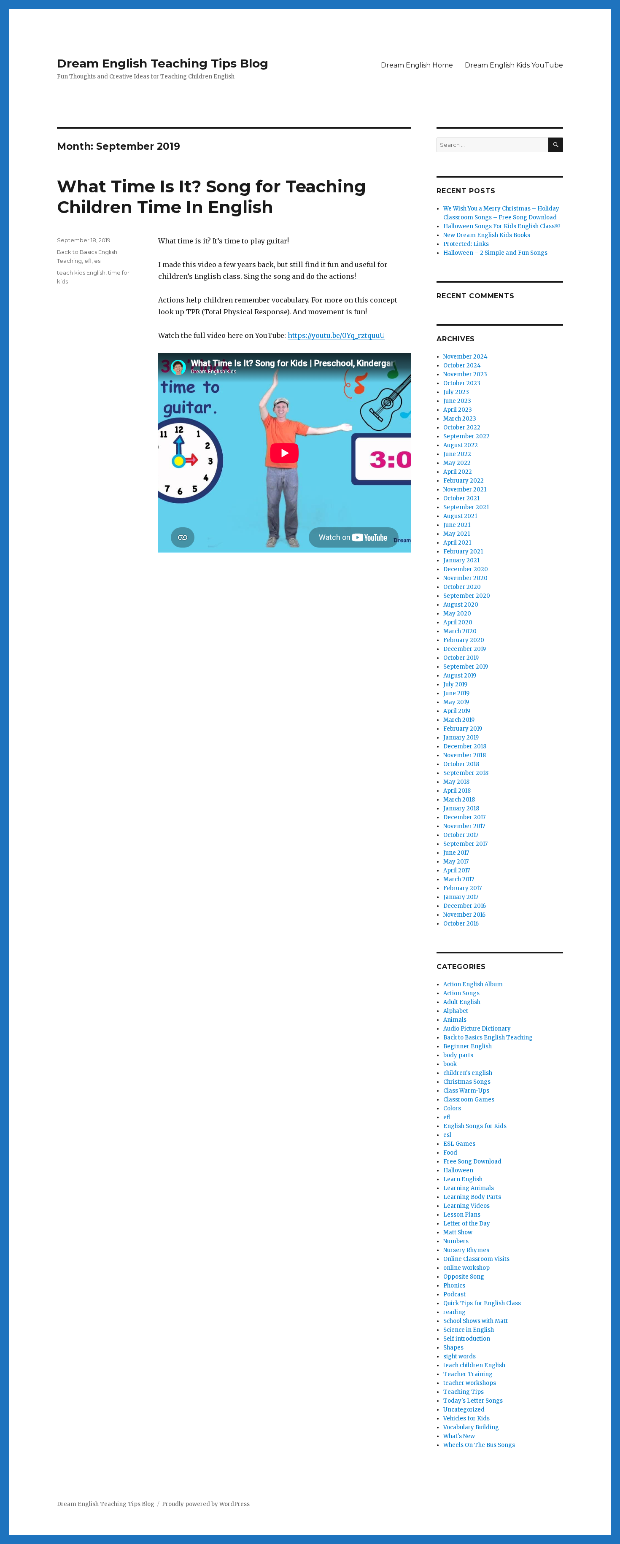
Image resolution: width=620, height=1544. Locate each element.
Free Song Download (472, 1161)
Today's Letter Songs (473, 1400)
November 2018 (464, 755)
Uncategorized (464, 1409)
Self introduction (466, 1338)
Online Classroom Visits (476, 1259)
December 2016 (464, 906)
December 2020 (465, 569)
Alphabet (455, 1011)
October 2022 (461, 427)
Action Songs (461, 993)
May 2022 (457, 463)
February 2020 (463, 640)
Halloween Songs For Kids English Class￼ (501, 226)
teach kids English (81, 272)
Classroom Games (468, 1099)
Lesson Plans (461, 1214)
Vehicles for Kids (466, 1418)
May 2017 (456, 861)
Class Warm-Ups (466, 1090)
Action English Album (473, 984)
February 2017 (462, 888)
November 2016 (464, 914)
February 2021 (463, 551)
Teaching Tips (463, 1392)
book (450, 1064)
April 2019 (456, 711)
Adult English (461, 1002)
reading (454, 1312)
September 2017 (465, 844)
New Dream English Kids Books (486, 235)
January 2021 (461, 560)
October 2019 (461, 657)
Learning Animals (468, 1188)
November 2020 (465, 578)
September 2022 (466, 436)
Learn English (463, 1179)
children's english (467, 1073)
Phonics (454, 1285)
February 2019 (462, 728)
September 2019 (465, 666)
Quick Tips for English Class (482, 1303)
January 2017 (460, 897)
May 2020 (457, 613)
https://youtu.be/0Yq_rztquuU (336, 335)
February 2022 (463, 480)
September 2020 (466, 595)
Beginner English (467, 1046)
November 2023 (465, 374)
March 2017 (458, 879)
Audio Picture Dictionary (477, 1028)
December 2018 (464, 746)
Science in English (468, 1329)
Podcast (454, 1294)
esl (98, 260)
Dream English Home (417, 65)
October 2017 (460, 835)
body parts (458, 1055)
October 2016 (461, 923)
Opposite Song (463, 1276)
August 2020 (460, 604)
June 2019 (456, 693)
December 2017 (464, 817)
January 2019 (461, 737)
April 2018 (457, 790)
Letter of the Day (466, 1223)
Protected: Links (466, 244)
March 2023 (459, 418)
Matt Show (457, 1232)
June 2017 (456, 852)
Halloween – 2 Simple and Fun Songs (495, 252)
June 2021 (456, 525)
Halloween (458, 1170)
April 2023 (457, 409)
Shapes (453, 1347)
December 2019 (464, 649)
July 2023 (456, 392)
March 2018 (459, 799)
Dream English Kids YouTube (514, 65)
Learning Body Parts (472, 1197)
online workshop (466, 1267)
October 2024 (462, 365)
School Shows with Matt (475, 1321)
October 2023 (461, 383)
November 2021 (464, 489)
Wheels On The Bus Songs (479, 1445)
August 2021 (460, 516)
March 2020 (460, 631)
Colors (452, 1108)
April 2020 (457, 622)
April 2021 (457, 542)
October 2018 (461, 764)
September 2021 (466, 507)
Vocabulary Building (471, 1427)
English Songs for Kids (475, 1126)
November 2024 (465, 356)
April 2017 (456, 870)
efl (88, 260)
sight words (459, 1356)
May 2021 (456, 533)
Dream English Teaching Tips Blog (162, 63)
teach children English (474, 1365)
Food (450, 1152)
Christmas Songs (467, 1081)
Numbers (456, 1241)
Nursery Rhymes (466, 1250)
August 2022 (460, 445)
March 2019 (458, 719)
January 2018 (461, 808)
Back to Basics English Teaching (488, 1037)
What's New (459, 1436)
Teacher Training (468, 1374)
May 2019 (456, 702)
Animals (454, 1019)
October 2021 (461, 498)
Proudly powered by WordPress (206, 1504)
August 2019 (459, 675)
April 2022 (457, 471)
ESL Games (459, 1143)
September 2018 (465, 773)
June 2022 (457, 454)
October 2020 (462, 587)
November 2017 (464, 826)
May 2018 (456, 781)
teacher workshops (469, 1383)
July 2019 (455, 684)
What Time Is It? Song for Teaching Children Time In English (211, 196)
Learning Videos (466, 1205)
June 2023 (457, 401)
